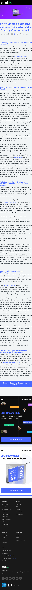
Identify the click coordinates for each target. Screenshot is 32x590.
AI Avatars (5, 506)
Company (4, 535)
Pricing (18, 509)
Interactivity (5, 527)
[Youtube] (10, 578)
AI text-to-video (9, 285)
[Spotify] (20, 578)
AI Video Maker (6, 522)
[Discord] (17, 578)
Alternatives (19, 514)
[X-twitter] (6, 578)
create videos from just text (12, 363)
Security (18, 535)
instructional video (10, 202)
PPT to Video (5, 517)
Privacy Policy (8, 555)
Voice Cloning (5, 524)
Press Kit (4, 542)
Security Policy (6, 560)
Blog (3, 540)
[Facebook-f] (3, 578)
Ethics (17, 537)
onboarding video (20, 56)
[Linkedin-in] (13, 578)
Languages (5, 511)
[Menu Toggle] (29, 2)
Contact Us (5, 553)
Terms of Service (9, 558)
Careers (4, 537)
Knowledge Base (6, 550)
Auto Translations (6, 519)
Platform (18, 504)
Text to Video (6, 514)
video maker (18, 157)
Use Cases (19, 511)
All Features (5, 504)
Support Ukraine (20, 540)
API (17, 506)
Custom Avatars (6, 509)
